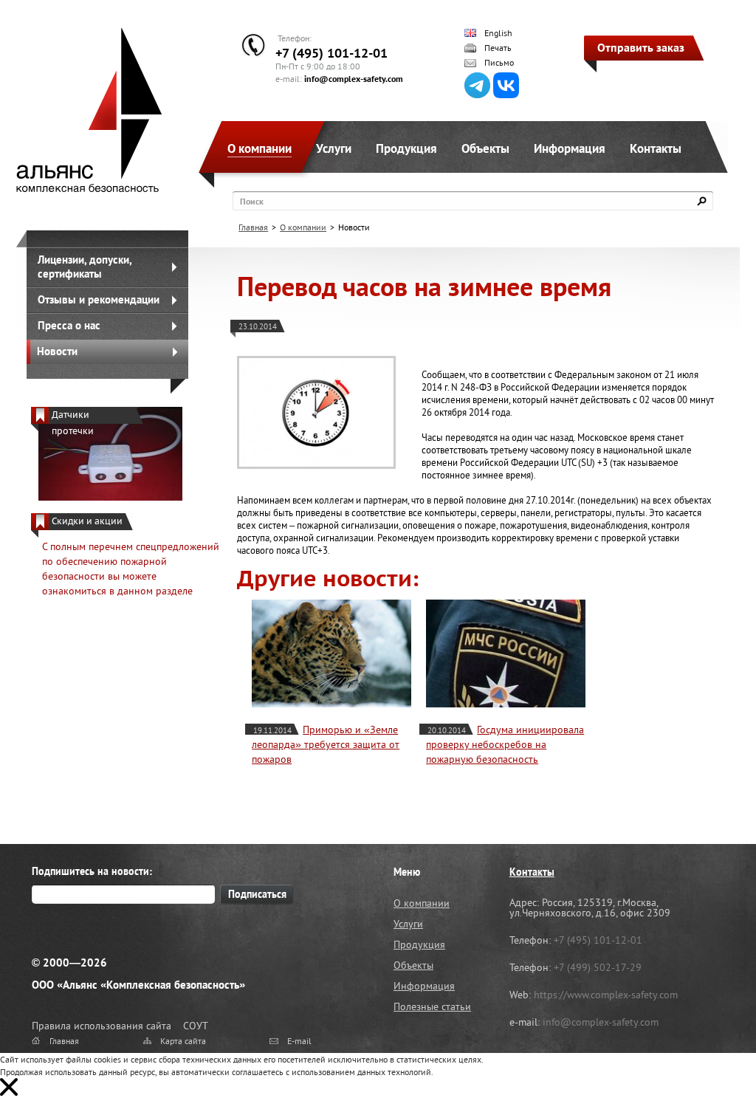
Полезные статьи (432, 1006)
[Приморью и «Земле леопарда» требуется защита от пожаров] (331, 653)
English (498, 33)
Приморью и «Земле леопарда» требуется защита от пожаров (325, 744)
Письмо (499, 63)
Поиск (252, 201)
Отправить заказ (640, 47)
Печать (498, 48)
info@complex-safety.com (353, 78)
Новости (57, 351)
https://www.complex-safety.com (606, 994)
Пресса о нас (69, 325)
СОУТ (195, 1025)
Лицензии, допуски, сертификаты (85, 267)
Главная (253, 227)
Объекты (485, 148)
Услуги (333, 148)
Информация (569, 148)
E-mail (299, 1040)
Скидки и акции (87, 520)
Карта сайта (183, 1040)
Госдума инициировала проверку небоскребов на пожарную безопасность (505, 744)
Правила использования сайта (101, 1025)
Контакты (655, 148)
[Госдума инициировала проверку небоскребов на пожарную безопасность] (505, 653)
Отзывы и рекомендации (98, 299)
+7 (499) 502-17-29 (598, 967)
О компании (259, 148)
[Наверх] (708, 1050)
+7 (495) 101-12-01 (331, 52)
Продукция (406, 148)
